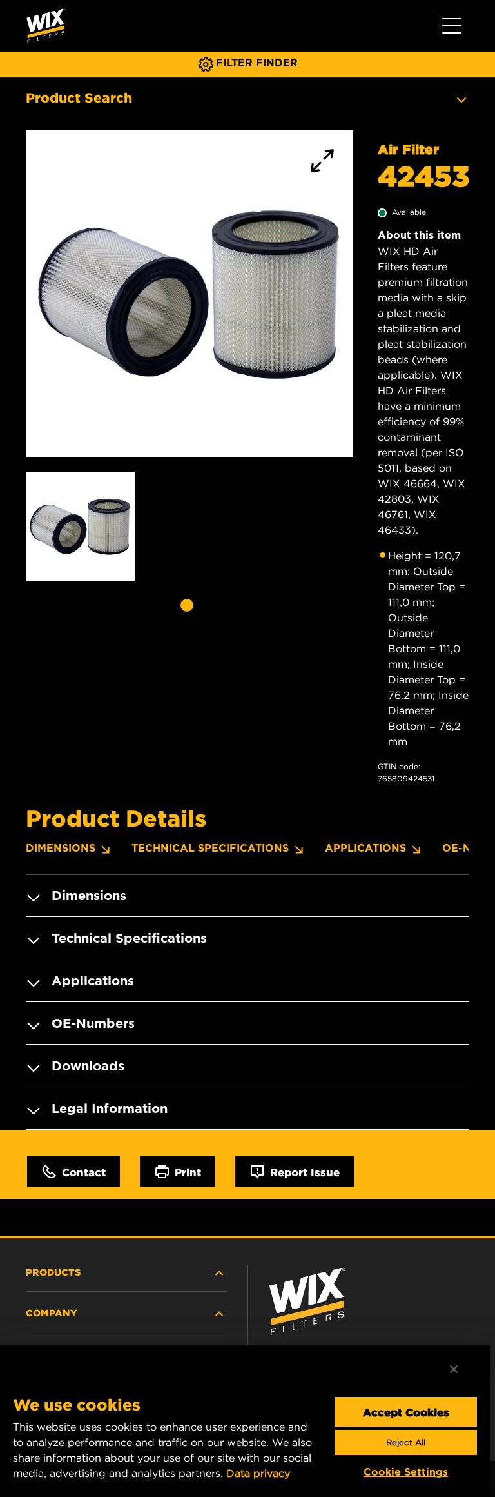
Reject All (405, 1442)
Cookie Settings (406, 1472)
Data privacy (258, 1473)
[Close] (454, 1369)
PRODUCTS (53, 1272)
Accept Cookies (406, 1411)
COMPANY (51, 1312)
